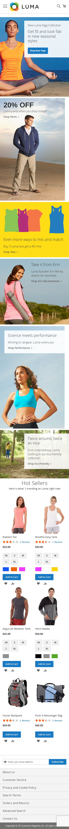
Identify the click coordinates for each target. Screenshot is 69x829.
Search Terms (12, 795)
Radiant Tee (10, 537)
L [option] (6, 561)
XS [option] (6, 555)
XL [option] (14, 561)
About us (9, 772)
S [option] (14, 555)
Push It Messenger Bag (48, 715)
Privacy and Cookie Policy (19, 788)
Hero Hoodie (42, 628)
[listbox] (18, 559)
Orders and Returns (16, 803)
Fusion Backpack (12, 715)
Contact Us (10, 819)
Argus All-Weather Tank (16, 628)
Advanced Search (14, 811)
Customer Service (14, 780)
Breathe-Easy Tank (46, 537)
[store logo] (25, 6)
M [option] (23, 555)
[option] (6, 569)
